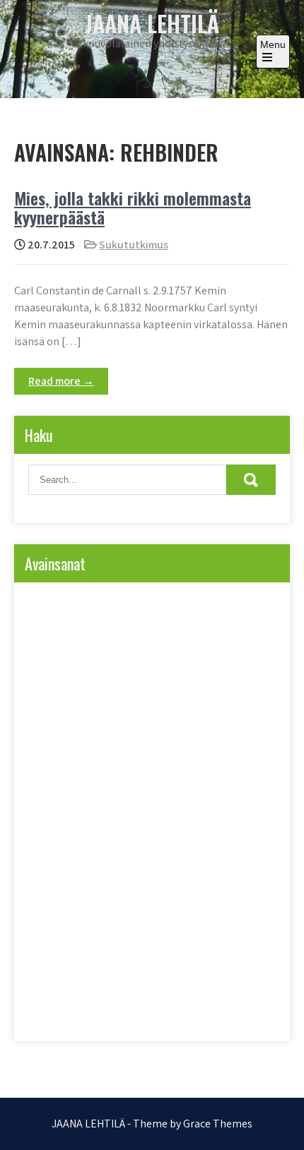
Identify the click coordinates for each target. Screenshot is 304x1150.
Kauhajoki (61, 692)
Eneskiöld (185, 605)
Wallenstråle (188, 1010)
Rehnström (135, 895)
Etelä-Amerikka (70, 634)
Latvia (207, 750)
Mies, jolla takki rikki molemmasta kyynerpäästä (132, 207)
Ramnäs (176, 866)
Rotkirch (205, 895)
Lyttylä (55, 779)
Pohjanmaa (122, 837)
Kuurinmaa (191, 721)
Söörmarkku (65, 981)
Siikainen (191, 923)
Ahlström (59, 605)
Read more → (61, 380)
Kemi (190, 692)
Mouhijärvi (120, 808)
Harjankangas (68, 663)
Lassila (148, 750)
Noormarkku (198, 808)
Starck (194, 952)
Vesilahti (115, 1010)
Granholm (152, 634)
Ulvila (210, 981)
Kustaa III (118, 721)
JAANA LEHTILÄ (152, 23)
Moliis (239, 779)
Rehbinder (61, 895)
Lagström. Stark (71, 750)
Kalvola (237, 663)
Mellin (183, 779)
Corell (121, 605)
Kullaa (54, 721)
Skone (54, 952)
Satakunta (62, 923)
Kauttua (130, 692)
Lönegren (120, 779)
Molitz (54, 808)
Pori (118, 866)
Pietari (54, 837)
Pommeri (59, 866)
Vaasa (54, 1010)
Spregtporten (124, 952)
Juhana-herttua (159, 663)
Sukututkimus (133, 244)
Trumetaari (144, 981)
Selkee (128, 923)
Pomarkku (198, 837)
